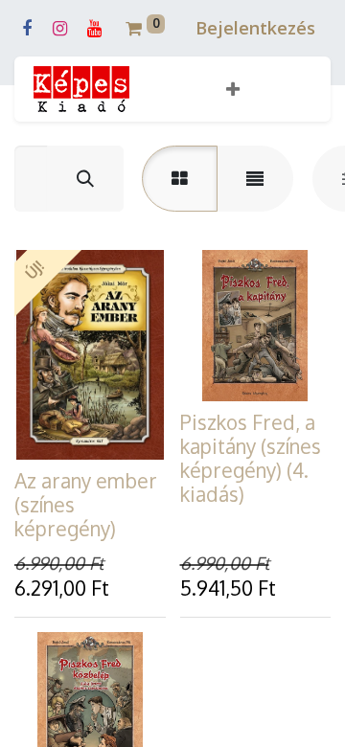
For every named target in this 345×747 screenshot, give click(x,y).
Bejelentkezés (255, 27)
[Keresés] (85, 179)
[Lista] (255, 179)
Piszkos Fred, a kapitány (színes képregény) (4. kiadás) (250, 458)
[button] (232, 89)
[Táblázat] (180, 179)
